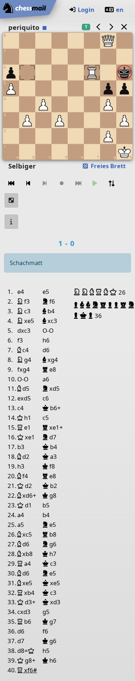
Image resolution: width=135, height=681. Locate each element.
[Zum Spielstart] (11, 183)
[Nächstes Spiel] (111, 27)
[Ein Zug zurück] (28, 183)
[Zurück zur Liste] (124, 27)
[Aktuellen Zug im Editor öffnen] (11, 200)
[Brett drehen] (111, 183)
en (119, 9)
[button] (78, 292)
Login (86, 9)
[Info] (11, 221)
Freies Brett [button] (107, 166)
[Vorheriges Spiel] (98, 27)
